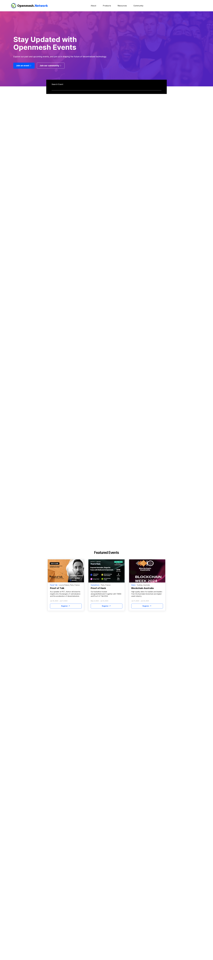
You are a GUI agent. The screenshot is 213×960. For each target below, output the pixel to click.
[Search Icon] (106, 86)
